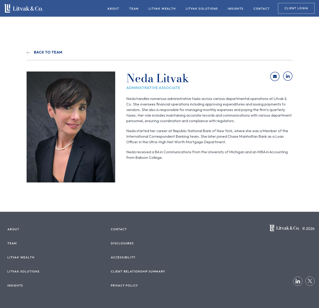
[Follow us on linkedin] (297, 281)
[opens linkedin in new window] (287, 76)
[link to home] (23, 8)
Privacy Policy (124, 285)
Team (134, 8)
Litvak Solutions (202, 8)
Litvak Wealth (162, 8)
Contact (261, 8)
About (113, 8)
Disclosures (122, 243)
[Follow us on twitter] (310, 281)
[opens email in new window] (274, 76)
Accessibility (123, 257)
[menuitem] (113, 8)
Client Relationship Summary (138, 271)
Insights (235, 8)
